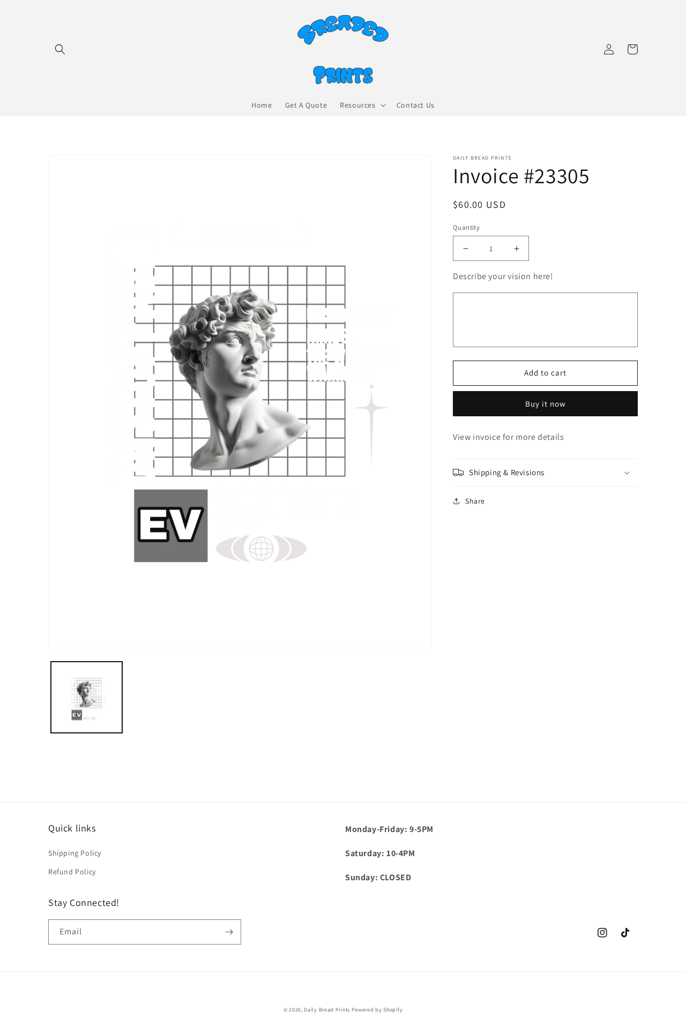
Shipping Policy (74, 853)
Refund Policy (72, 871)
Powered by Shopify (377, 1009)
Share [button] (475, 501)
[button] (60, 49)
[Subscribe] (229, 932)
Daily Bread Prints (327, 1009)
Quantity (466, 227)
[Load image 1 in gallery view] (86, 697)
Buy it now (545, 404)
